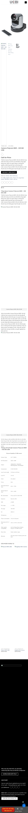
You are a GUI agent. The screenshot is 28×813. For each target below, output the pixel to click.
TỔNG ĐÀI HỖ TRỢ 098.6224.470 (8, 809)
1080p (4, 177)
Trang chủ (4, 146)
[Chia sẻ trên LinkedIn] (12, 182)
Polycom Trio (15, 177)
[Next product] (2, 154)
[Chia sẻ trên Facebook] (5, 182)
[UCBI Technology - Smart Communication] (14, 2)
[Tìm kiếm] (26, 2)
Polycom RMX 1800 (5, 650)
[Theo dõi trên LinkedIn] (16, 787)
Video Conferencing (13, 175)
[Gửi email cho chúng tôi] (14, 787)
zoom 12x (15, 179)
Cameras (7, 175)
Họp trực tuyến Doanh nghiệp (8, 783)
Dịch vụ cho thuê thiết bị (10, 796)
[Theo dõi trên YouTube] (18, 787)
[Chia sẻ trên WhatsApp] (2, 182)
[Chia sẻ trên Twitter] (7, 182)
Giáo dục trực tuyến (20, 783)
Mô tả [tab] (2, 187)
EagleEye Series (9, 177)
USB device (7, 179)
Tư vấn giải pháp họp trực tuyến (14, 792)
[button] (2, 2)
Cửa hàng (10, 146)
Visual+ (11, 179)
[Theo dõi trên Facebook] (11, 787)
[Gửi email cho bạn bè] (9, 182)
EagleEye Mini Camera (20, 650)
